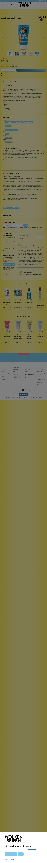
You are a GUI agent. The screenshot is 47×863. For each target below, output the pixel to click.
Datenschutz (12, 859)
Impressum (7, 859)
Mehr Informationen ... (32, 849)
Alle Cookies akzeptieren (11, 854)
